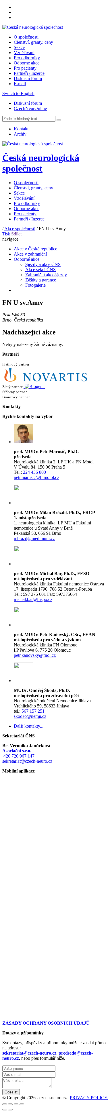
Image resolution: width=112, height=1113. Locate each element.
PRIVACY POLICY (89, 1097)
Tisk (6, 233)
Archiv (20, 134)
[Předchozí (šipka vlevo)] (4, 1109)
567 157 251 (33, 711)
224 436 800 (34, 472)
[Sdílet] (10, 1104)
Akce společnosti (19, 228)
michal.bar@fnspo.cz (33, 599)
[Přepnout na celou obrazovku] (16, 1104)
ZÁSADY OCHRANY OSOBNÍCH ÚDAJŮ (46, 1023)
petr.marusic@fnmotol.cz (36, 477)
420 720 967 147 (18, 756)
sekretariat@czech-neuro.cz (27, 761)
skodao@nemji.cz (30, 716)
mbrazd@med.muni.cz (34, 538)
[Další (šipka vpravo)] (10, 1109)
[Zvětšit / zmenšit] (22, 1104)
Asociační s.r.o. (16, 750)
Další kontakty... (28, 726)
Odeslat (11, 1092)
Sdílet (16, 233)
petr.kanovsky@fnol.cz (35, 655)
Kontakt (21, 128)
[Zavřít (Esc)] (4, 1104)
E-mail (20, 83)
